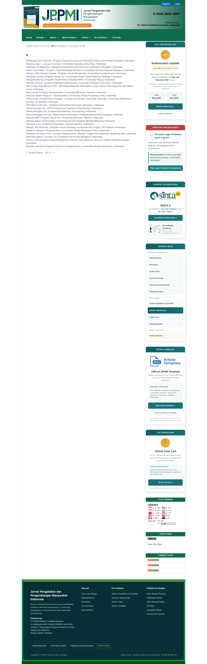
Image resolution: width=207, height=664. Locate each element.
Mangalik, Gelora (35, 76)
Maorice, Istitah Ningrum (39, 95)
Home (29, 37)
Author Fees (154, 317)
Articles (40, 37)
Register (166, 4)
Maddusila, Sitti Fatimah (39, 60)
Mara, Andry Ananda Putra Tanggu (44, 98)
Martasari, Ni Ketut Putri (39, 133)
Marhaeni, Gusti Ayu (37, 105)
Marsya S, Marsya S (36, 130)
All (83, 46)
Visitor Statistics (157, 336)
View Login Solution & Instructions (165, 168)
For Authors (100, 37)
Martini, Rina (32, 140)
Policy (85, 37)
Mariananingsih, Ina (36, 111)
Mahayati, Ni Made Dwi (38, 67)
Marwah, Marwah (35, 146)
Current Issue (87, 606)
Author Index (154, 271)
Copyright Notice (156, 324)
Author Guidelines (165, 113)
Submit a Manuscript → (165, 106)
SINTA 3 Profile (103, 646)
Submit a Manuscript (157, 310)
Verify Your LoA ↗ (165, 482)
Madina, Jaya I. (34, 64)
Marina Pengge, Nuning (39, 114)
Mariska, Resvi (33, 121)
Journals (116, 37)
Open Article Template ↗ (165, 405)
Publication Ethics (156, 292)
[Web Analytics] (165, 538)
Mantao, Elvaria (34, 83)
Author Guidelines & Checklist (161, 303)
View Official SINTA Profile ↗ (165, 218)
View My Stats (155, 544)
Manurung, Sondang (37, 92)
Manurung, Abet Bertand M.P (41, 86)
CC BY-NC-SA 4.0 (169, 655)
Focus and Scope (156, 278)
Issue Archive (87, 610)
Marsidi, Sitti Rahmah (37, 127)
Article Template (119, 606)
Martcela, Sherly (34, 136)
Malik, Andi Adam (35, 70)
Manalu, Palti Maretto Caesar (41, 73)
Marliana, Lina (33, 124)
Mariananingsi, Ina (36, 108)
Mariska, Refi (32, 117)
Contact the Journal (155, 614)
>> (53, 152)
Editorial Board (155, 258)
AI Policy (150, 606)
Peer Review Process (156, 594)
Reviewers (153, 265)
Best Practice (69, 37)
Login (177, 4)
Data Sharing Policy (155, 602)
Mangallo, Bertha (35, 79)
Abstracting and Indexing (159, 285)
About (53, 37)
